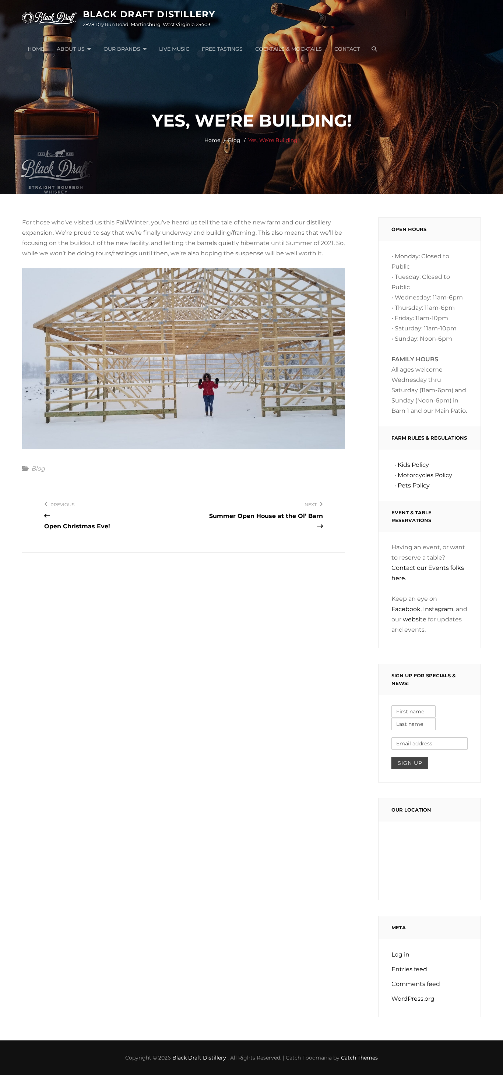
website (414, 619)
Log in (400, 954)
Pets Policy (414, 485)
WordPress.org (413, 998)
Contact (347, 49)
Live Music (174, 49)
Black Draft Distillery (149, 14)
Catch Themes (359, 1057)
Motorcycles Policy (425, 475)
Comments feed (415, 983)
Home (36, 49)
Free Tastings (222, 49)
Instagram (438, 609)
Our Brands (121, 49)
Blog (234, 140)
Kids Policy (413, 464)
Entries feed (409, 969)
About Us (71, 49)
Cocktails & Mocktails (288, 49)
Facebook (406, 609)
